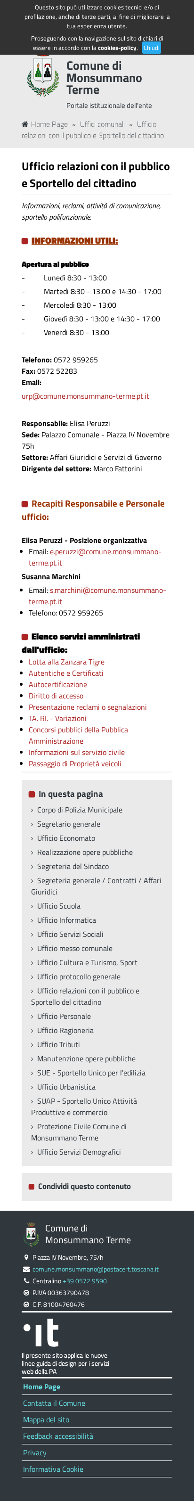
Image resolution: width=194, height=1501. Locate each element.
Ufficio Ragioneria (65, 1030)
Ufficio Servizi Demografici (79, 1151)
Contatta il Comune (54, 1403)
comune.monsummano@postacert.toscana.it (95, 1269)
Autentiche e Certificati (66, 673)
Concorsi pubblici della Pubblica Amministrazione (78, 735)
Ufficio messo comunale (75, 948)
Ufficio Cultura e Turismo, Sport (87, 962)
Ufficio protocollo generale (79, 976)
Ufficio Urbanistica (66, 1086)
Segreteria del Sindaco (73, 866)
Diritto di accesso (56, 695)
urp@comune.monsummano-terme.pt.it (85, 396)
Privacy (35, 1452)
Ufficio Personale (64, 1016)
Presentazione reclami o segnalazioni (88, 707)
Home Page (49, 124)
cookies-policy (117, 47)
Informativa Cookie (53, 1469)
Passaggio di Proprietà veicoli (75, 763)
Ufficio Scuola (59, 905)
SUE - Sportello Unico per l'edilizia (91, 1072)
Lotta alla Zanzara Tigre (67, 661)
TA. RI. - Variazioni (58, 718)
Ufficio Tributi (58, 1044)
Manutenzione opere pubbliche (86, 1058)
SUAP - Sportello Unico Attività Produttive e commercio (84, 1106)
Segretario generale (68, 823)
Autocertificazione (58, 684)
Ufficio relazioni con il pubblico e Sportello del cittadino (93, 129)
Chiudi (152, 47)
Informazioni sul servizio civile (77, 752)
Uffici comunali (102, 124)
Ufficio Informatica (66, 920)
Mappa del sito (46, 1419)
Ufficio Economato (66, 838)
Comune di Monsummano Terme (104, 77)
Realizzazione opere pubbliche (85, 852)
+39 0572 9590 (85, 1281)
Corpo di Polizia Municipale (79, 809)
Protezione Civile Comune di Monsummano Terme (79, 1132)
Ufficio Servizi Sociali (70, 934)
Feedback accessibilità (58, 1436)
